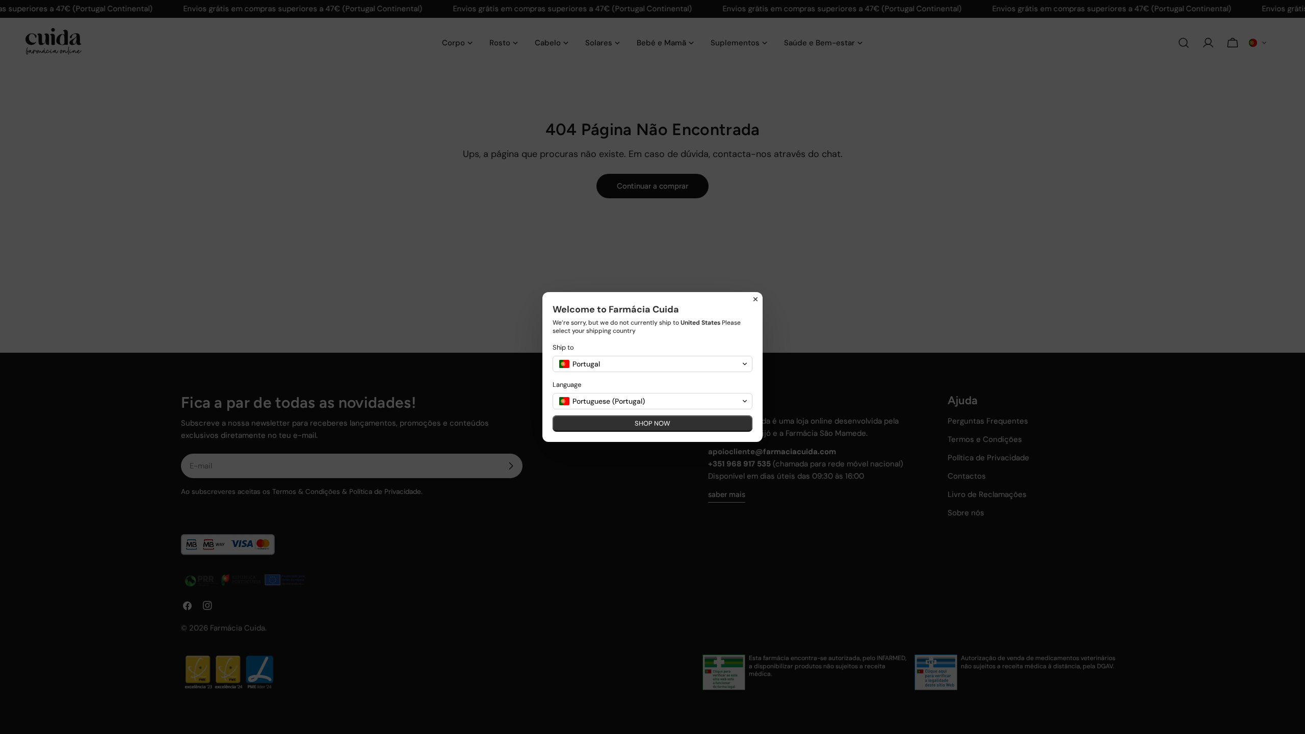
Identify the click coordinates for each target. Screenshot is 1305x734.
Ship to (563, 347)
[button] (652, 364)
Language (567, 384)
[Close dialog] (755, 299)
